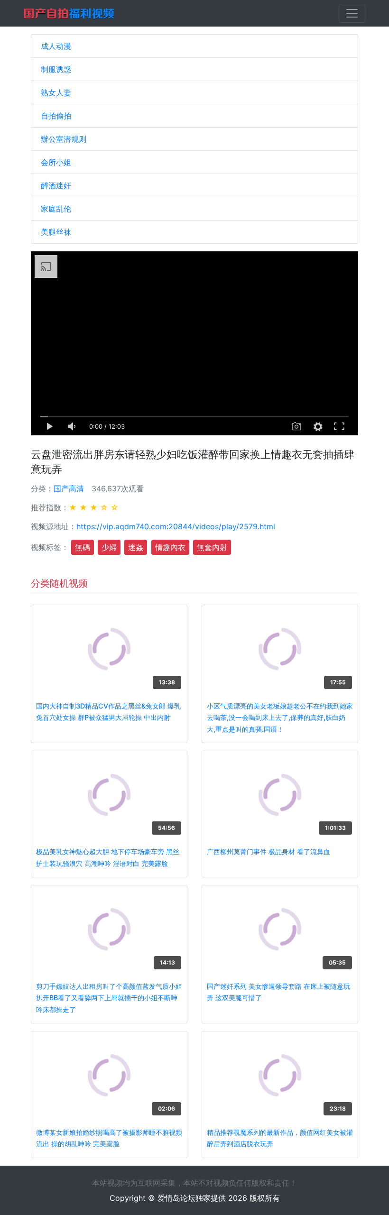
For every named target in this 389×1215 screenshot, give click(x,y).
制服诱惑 (56, 69)
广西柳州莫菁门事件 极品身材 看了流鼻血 (268, 851)
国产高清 (69, 488)
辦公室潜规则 (63, 139)
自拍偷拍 (56, 115)
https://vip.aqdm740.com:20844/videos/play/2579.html (175, 526)
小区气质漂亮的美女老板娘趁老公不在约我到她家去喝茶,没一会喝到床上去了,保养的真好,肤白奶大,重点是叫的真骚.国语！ (280, 717)
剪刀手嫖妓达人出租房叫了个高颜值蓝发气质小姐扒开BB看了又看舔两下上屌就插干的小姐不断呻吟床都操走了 (109, 997)
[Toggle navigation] (352, 13)
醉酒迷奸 (56, 185)
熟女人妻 (56, 92)
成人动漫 (56, 46)
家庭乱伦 (56, 208)
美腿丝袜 (56, 232)
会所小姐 (56, 162)
